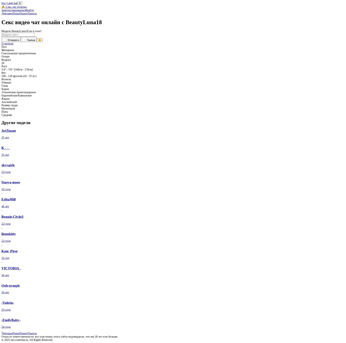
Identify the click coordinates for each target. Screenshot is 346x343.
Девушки (7, 13)
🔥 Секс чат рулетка (13, 6)
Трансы (32, 13)
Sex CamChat (9, 3)
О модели (7, 43)
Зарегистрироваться (13, 10)
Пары (16, 13)
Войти (30, 10)
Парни (23, 13)
